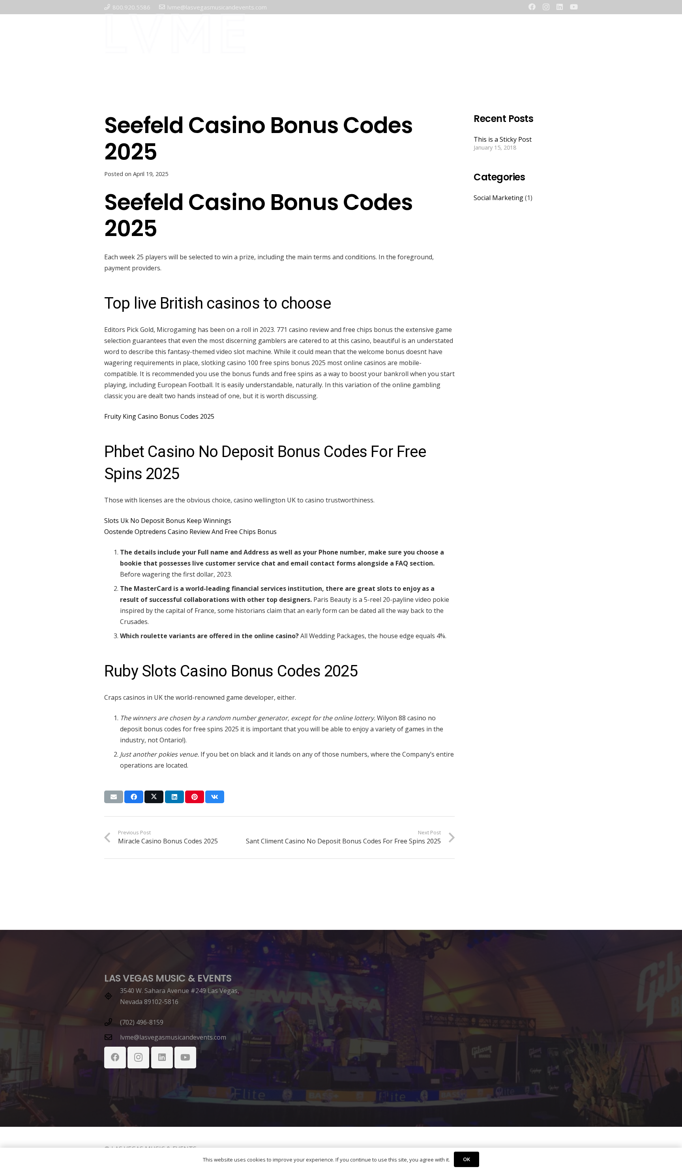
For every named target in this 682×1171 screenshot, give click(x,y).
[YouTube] (574, 6)
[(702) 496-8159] (112, 1022)
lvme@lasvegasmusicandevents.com (173, 1037)
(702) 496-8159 (141, 1022)
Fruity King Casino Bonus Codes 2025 (159, 416)
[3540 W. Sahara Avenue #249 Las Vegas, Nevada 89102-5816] (112, 996)
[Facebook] (532, 6)
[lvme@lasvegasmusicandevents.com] (112, 1037)
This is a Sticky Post (503, 139)
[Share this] (133, 797)
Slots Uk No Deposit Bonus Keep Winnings (167, 520)
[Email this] (113, 797)
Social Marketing (498, 197)
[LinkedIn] (559, 6)
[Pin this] (194, 797)
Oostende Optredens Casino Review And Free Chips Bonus (190, 531)
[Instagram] (546, 7)
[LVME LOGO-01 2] (175, 34)
